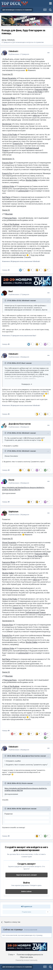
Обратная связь (26, 957)
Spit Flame (6, 197)
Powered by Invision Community (26, 960)
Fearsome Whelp (41, 89)
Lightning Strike (8, 186)
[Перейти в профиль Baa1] (4, 293)
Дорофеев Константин (31, 756)
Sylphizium (26, 809)
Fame (19, 85)
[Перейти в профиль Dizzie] (4, 481)
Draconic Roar (7, 163)
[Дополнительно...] (48, 52)
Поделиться (27, 906)
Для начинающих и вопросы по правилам (28, 42)
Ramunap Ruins (10, 218)
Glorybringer (7, 124)
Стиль (11, 955)
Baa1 (24, 363)
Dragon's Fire (18, 144)
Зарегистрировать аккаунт (26, 875)
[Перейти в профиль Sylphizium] (4, 513)
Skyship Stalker (8, 109)
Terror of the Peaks (34, 92)
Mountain (9, 214)
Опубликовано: (19, 54)
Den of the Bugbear (11, 224)
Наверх (5, 270)
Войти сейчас (26, 891)
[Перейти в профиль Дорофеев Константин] (4, 425)
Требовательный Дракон (35, 612)
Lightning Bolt (23, 191)
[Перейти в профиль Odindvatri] (4, 52)
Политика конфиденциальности (30, 955)
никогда (36, 115)
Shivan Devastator (9, 78)
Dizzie (24, 783)
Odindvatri (11, 40)
